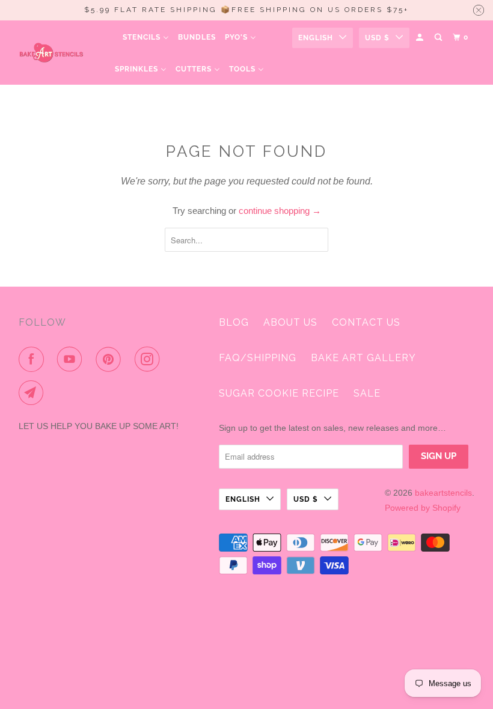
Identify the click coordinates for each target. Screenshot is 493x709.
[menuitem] (146, 37)
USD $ (377, 38)
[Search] (439, 37)
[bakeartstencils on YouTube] (72, 359)
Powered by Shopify (423, 508)
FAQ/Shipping (257, 358)
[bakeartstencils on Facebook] (34, 359)
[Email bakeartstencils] (34, 393)
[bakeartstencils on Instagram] (150, 359)
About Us (290, 322)
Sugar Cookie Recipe (279, 393)
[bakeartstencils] (52, 52)
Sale (367, 393)
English (315, 38)
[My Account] (420, 37)
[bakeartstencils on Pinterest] (111, 359)
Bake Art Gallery (363, 358)
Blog (234, 322)
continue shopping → (280, 210)
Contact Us (366, 322)
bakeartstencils (443, 493)
